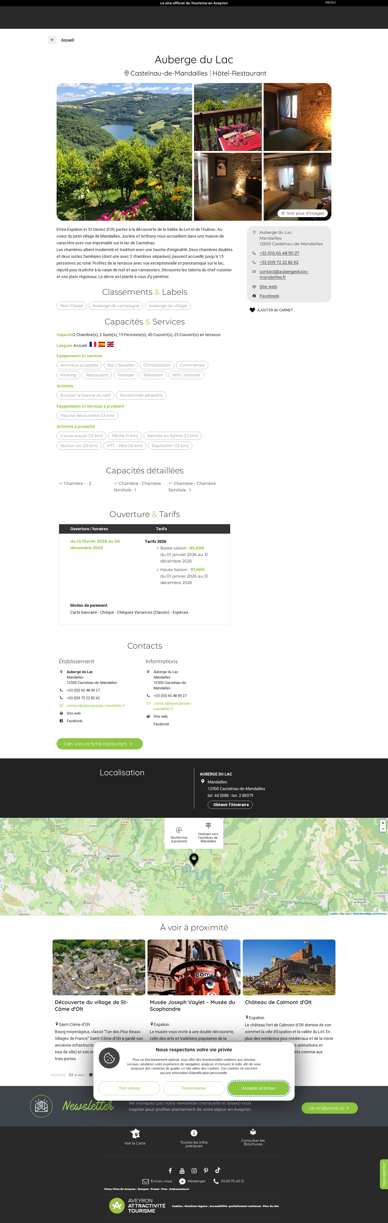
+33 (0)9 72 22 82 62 (279, 262)
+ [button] (383, 823)
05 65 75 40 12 (232, 1180)
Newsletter (384, 1174)
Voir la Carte (135, 1143)
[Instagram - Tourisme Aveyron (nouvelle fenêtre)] (194, 1170)
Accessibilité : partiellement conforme (235, 1206)
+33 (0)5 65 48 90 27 (279, 253)
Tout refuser (129, 1088)
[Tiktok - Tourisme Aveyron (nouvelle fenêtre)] (218, 1170)
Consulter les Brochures (253, 1142)
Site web (268, 286)
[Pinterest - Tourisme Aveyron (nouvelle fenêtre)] (206, 1170)
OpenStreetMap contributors (370, 913)
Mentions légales (196, 1206)
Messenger (196, 1180)
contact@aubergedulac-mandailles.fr (284, 274)
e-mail (79, 1075)
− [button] (383, 828)
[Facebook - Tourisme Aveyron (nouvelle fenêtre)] (170, 1170)
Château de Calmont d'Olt (278, 1002)
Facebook (269, 295)
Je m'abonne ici (326, 1108)
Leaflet (334, 913)
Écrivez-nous (161, 1181)
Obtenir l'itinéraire (231, 804)
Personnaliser (194, 1088)
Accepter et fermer (258, 1088)
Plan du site (271, 1206)
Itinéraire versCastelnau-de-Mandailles (208, 837)
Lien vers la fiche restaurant (95, 744)
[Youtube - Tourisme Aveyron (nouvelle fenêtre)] (182, 1170)
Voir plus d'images (305, 213)
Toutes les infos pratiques (194, 1144)
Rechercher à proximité (179, 839)
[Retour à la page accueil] (52, 40)
